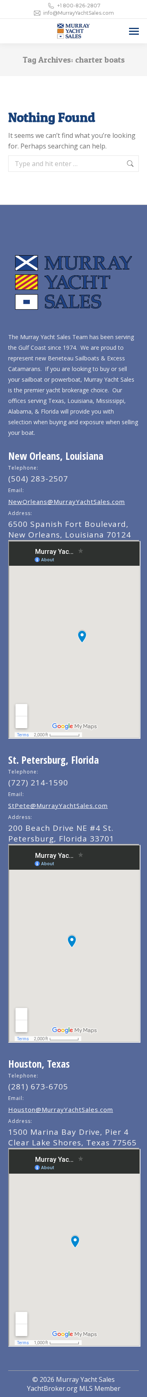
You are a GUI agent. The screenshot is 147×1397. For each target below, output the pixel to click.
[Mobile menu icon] (134, 31)
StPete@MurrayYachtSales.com (58, 805)
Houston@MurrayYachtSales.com (60, 1109)
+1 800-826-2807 (78, 5)
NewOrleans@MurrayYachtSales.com (66, 501)
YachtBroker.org (52, 1388)
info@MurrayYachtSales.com (78, 13)
